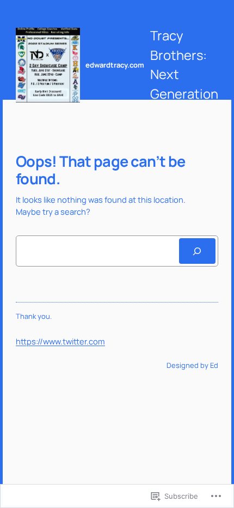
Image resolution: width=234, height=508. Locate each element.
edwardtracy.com (114, 65)
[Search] (197, 251)
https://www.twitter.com (60, 341)
